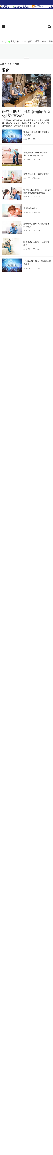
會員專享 (14, 41)
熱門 (30, 41)
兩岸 (44, 41)
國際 (51, 41)
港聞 (37, 41)
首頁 (3, 41)
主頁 (2, 64)
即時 (23, 41)
